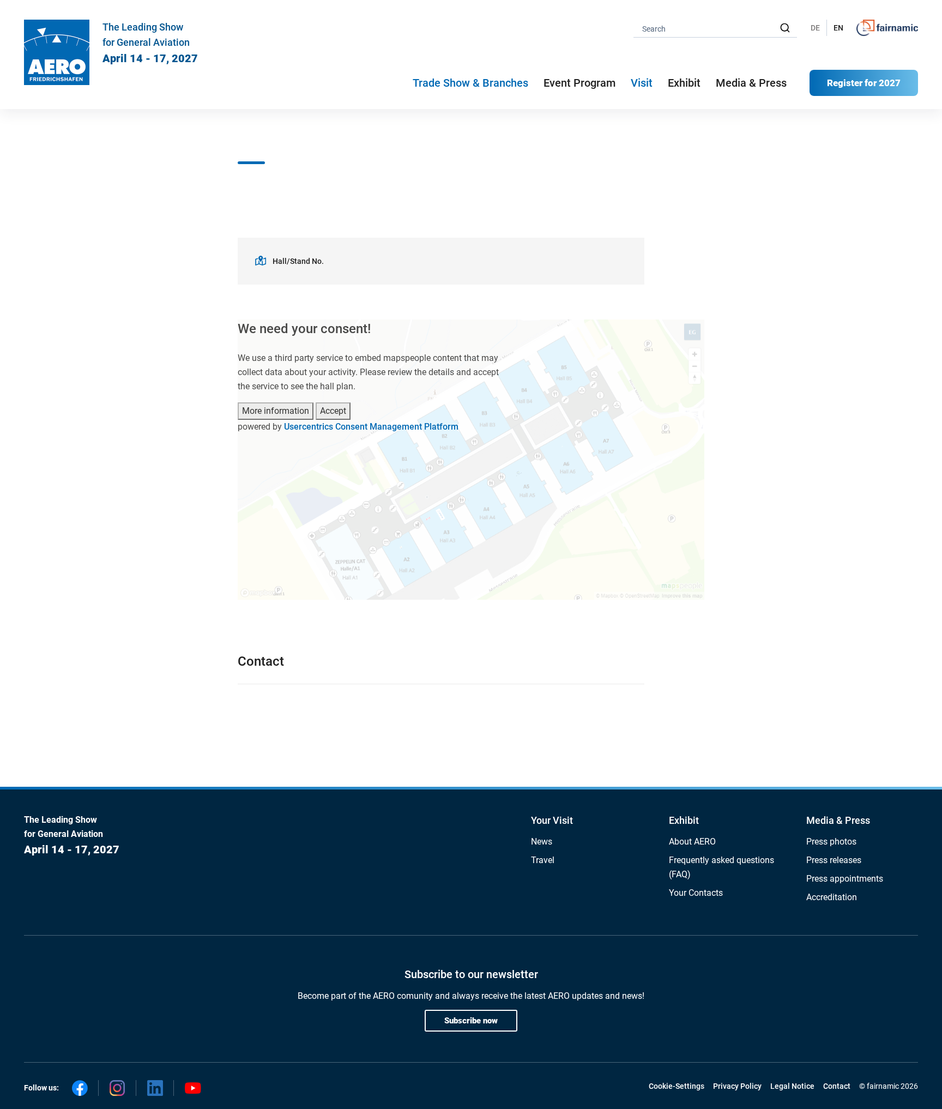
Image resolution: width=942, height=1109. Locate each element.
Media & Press (751, 82)
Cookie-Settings (676, 1086)
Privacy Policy (737, 1086)
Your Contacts (696, 893)
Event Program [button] (579, 82)
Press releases (833, 860)
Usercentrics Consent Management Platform (371, 426)
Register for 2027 (864, 82)
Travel (542, 860)
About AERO (692, 841)
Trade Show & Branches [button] (470, 82)
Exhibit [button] (684, 82)
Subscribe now (471, 1021)
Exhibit (684, 820)
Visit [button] (642, 82)
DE (815, 27)
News (541, 841)
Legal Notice (792, 1086)
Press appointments (844, 878)
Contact (836, 1086)
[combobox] (715, 28)
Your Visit (552, 820)
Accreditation (831, 897)
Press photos (831, 841)
